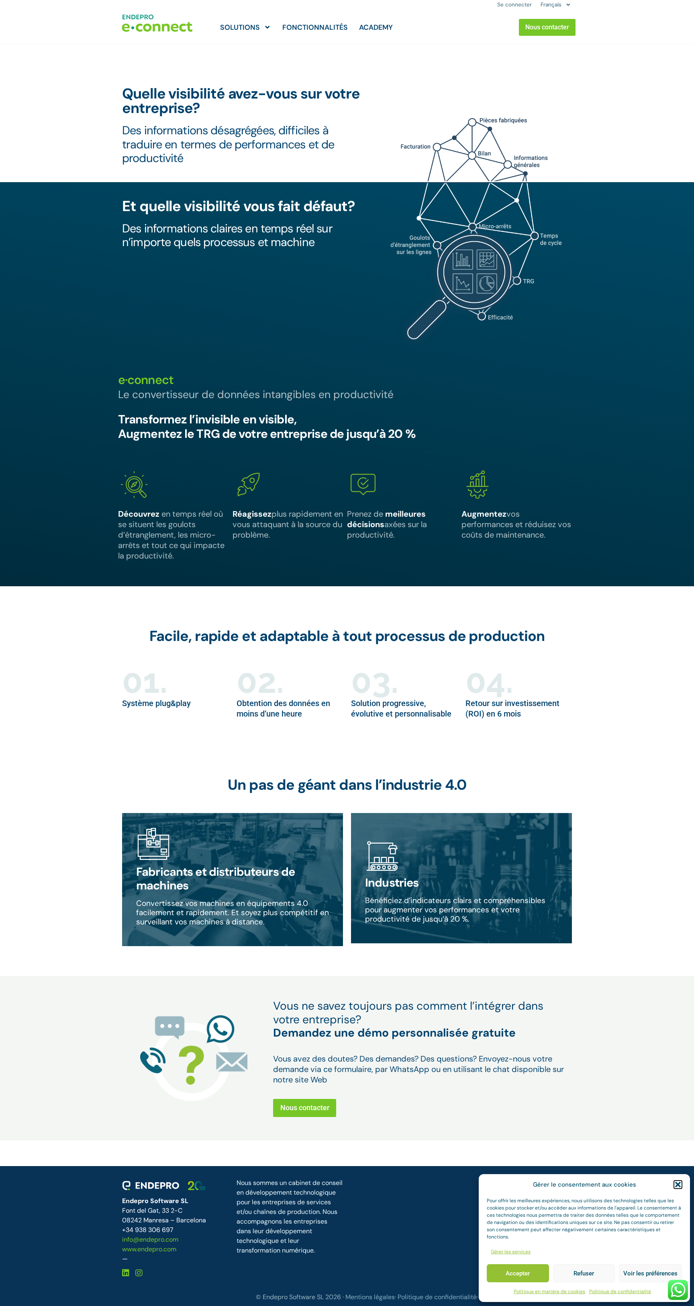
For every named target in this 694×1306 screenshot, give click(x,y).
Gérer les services (511, 1252)
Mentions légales (370, 1297)
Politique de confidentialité (620, 1291)
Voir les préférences (650, 1273)
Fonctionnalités (315, 27)
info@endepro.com (150, 1239)
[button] (678, 1185)
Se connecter (514, 4)
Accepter (518, 1273)
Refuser (584, 1273)
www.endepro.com (149, 1249)
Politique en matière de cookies (549, 1291)
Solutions (240, 27)
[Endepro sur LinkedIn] (126, 1273)
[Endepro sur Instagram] (139, 1273)
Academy (376, 27)
